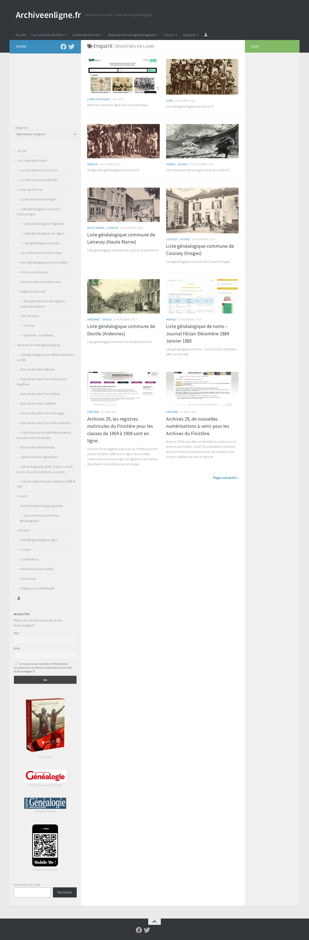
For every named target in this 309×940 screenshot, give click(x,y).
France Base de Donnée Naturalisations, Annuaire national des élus (44, 435)
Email (17, 648)
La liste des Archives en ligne (38, 199)
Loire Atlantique (98, 99)
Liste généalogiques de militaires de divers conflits (45, 357)
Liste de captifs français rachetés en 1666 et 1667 (46, 484)
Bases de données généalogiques (131, 35)
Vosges (185, 239)
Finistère (93, 412)
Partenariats (28, 579)
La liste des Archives (85, 35)
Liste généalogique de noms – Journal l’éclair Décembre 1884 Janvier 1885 (197, 333)
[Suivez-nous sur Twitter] (71, 47)
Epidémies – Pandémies (38, 335)
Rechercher (65, 892)
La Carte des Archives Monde (39, 180)
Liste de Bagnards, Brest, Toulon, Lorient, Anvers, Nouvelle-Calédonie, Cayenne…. (45, 469)
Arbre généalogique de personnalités (44, 262)
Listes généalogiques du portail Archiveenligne (38, 211)
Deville (107, 319)
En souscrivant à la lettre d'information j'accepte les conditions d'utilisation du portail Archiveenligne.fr (42, 667)
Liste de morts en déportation (39, 457)
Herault (171, 319)
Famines (29, 326)
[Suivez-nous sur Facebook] (63, 47)
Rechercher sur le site (27, 885)
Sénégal (92, 164)
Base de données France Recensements (46, 423)
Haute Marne (95, 228)
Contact (26, 550)
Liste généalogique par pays (41, 243)
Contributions (29, 559)
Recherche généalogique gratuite (42, 506)
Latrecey (113, 228)
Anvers (171, 164)
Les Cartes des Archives (47, 35)
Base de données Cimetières (38, 403)
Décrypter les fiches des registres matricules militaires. (42, 303)
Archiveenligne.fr (48, 14)
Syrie (169, 101)
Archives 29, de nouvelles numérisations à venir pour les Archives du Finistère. (197, 426)
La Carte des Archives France (39, 170)
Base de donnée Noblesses (38, 447)
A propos (189, 35)
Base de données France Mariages (42, 413)
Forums (169, 35)
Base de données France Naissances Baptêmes (42, 381)
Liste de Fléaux (30, 316)
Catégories (21, 128)
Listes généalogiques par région (44, 233)
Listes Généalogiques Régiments (44, 224)
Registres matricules (33, 291)
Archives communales (34, 272)
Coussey (172, 239)
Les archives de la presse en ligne (41, 253)
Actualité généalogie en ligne (39, 540)
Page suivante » (226, 477)
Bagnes (183, 164)
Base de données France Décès (40, 394)
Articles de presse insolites (37, 569)
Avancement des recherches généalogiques (39, 518)
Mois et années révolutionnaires (41, 282)
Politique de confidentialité (37, 588)
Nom (16, 633)
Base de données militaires (37, 369)
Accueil (21, 35)
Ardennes (93, 319)
